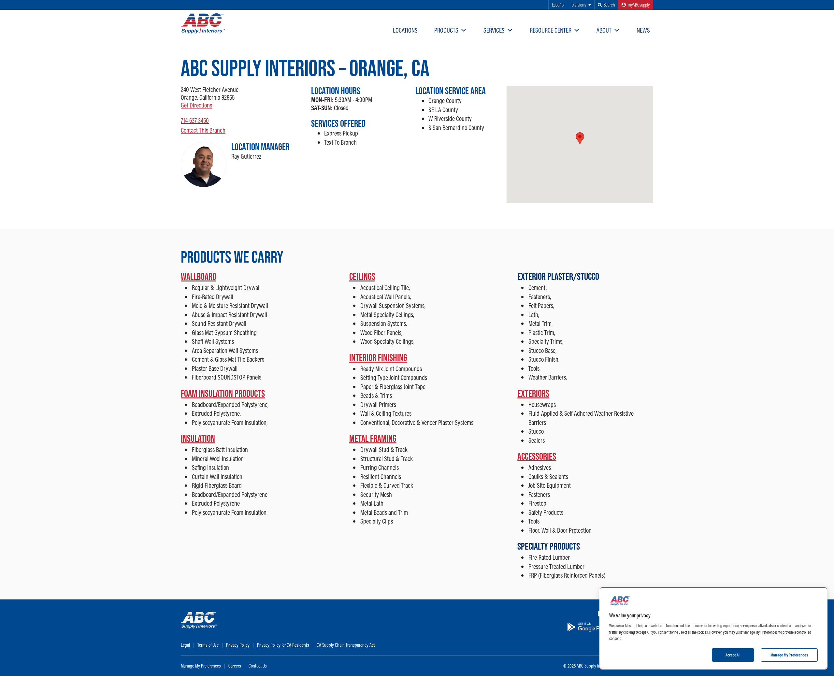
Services (494, 30)
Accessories (536, 456)
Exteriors (533, 393)
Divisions (578, 5)
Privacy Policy (238, 644)
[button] (606, 5)
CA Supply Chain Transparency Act (346, 644)
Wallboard (198, 276)
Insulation (198, 438)
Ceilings (362, 276)
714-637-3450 (195, 120)
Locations (405, 30)
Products (446, 30)
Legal (185, 644)
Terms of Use (208, 644)
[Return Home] (203, 23)
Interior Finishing (378, 357)
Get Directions (196, 105)
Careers (234, 665)
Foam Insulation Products (223, 393)
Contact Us (258, 665)
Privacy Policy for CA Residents (283, 644)
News (643, 30)
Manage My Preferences (201, 665)
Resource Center (550, 30)
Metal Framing (372, 438)
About (604, 30)
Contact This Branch (203, 130)
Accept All (733, 654)
